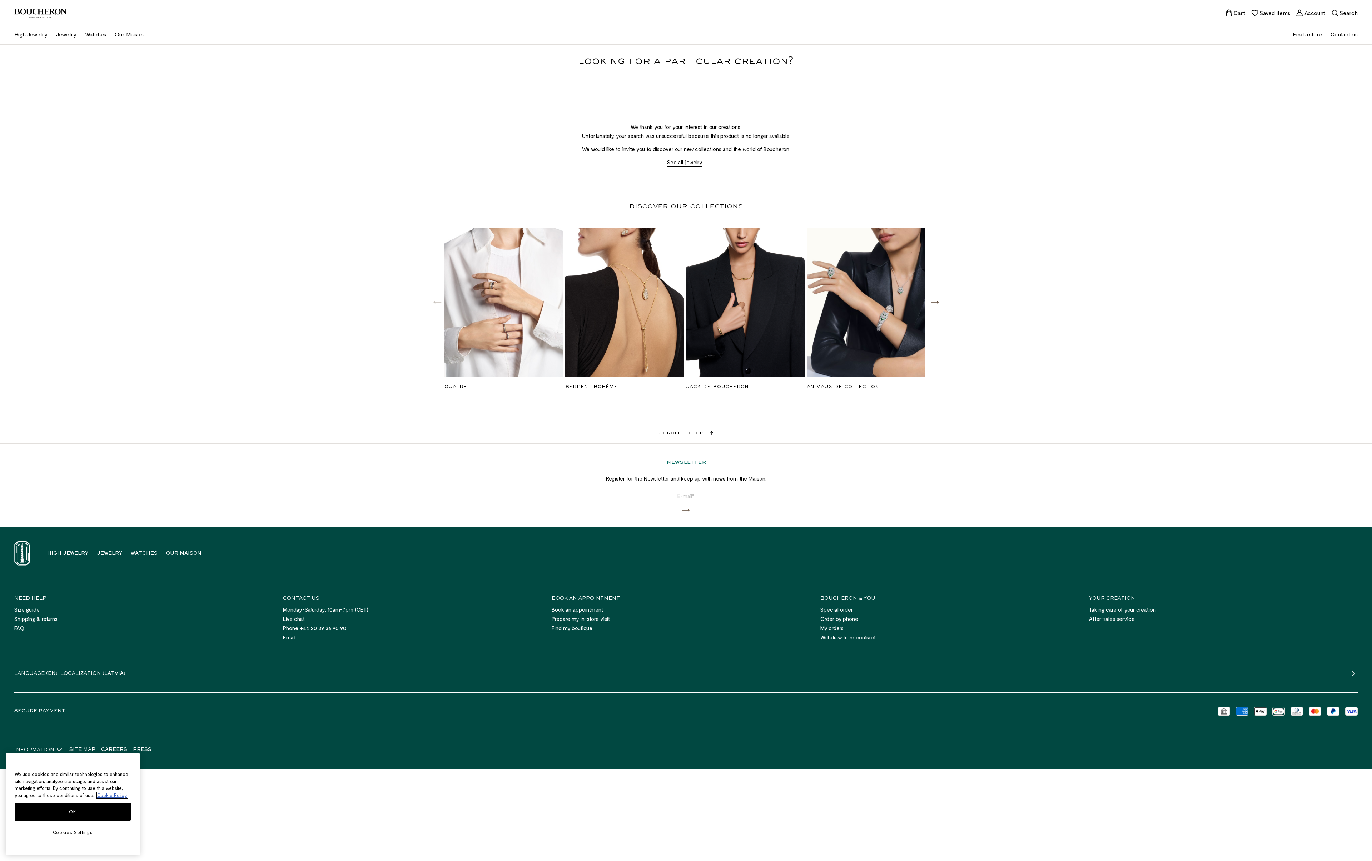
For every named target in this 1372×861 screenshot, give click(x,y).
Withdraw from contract (848, 637)
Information (34, 750)
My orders (832, 628)
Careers (114, 750)
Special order (836, 609)
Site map (82, 750)
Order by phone (839, 619)
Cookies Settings (73, 832)
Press (142, 750)
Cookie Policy (112, 795)
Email (289, 637)
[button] (934, 301)
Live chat (294, 619)
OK (72, 812)
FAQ (19, 628)
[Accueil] (22, 553)
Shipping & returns (36, 619)
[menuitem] (1235, 13)
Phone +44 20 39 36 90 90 (314, 628)
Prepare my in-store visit (581, 619)
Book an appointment (577, 609)
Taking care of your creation (1122, 609)
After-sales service (1112, 619)
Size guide (27, 609)
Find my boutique (572, 628)
